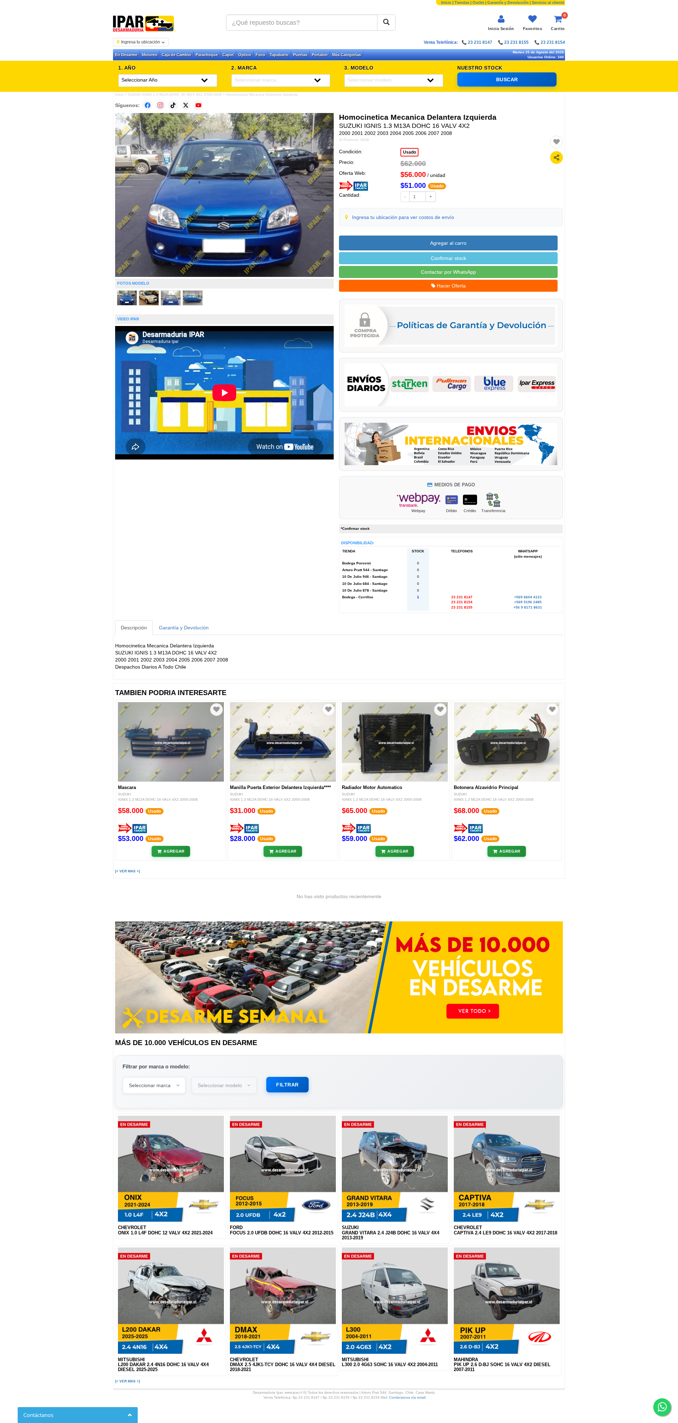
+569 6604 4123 (528, 597)
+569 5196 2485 (528, 602)
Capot (228, 55)
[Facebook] (148, 105)
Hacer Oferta (450, 286)
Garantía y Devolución (508, 2)
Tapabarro (279, 55)
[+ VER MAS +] (127, 871)
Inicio (446, 2)
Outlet (478, 2)
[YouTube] (198, 105)
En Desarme (126, 55)
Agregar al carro (448, 243)
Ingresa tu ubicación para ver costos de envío (403, 217)
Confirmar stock (448, 258)
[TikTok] (173, 105)
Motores (149, 55)
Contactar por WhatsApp (448, 272)
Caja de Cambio (176, 55)
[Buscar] (386, 22)
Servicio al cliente (548, 2)
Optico (244, 55)
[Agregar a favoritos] (556, 142)
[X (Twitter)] (186, 105)
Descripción (134, 627)
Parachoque (207, 55)
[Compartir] (556, 157)
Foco (260, 55)
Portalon (320, 55)
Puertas (300, 55)
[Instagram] (160, 105)
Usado (409, 152)
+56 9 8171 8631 (527, 607)
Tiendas (461, 2)
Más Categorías (346, 55)
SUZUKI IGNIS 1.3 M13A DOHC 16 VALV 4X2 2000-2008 (175, 94)
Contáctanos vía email (407, 1397)
